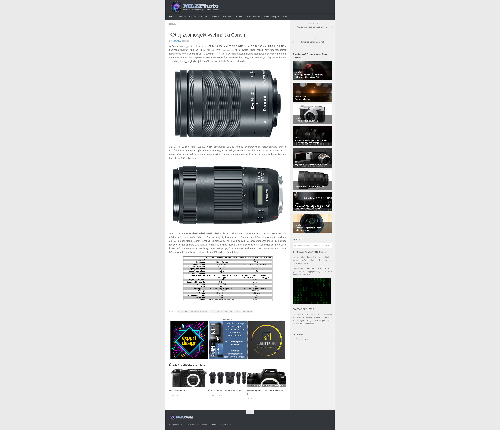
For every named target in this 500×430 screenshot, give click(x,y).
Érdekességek (253, 17)
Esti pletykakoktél (178, 390)
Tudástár (227, 17)
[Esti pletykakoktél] (188, 378)
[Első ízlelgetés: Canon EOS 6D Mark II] (266, 378)
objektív (237, 311)
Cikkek (192, 17)
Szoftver (203, 17)
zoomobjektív (247, 311)
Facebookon (306, 324)
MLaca (177, 41)
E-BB (284, 17)
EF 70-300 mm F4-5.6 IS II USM (196, 311)
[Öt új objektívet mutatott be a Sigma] (227, 378)
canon (180, 311)
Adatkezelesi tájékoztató (220, 424)
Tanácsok (239, 17)
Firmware (215, 17)
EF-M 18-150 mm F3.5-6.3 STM (221, 311)
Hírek (171, 17)
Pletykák (182, 17)
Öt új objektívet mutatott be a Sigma (225, 390)
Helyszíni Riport (271, 17)
